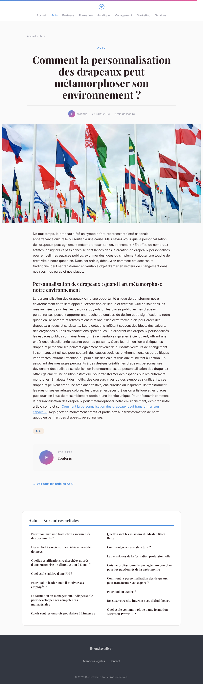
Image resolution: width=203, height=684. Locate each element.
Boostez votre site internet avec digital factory (138, 601)
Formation (86, 15)
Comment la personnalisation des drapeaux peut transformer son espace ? (137, 580)
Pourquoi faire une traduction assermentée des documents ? (61, 536)
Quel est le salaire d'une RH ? (51, 573)
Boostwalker (101, 648)
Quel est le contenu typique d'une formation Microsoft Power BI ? (137, 611)
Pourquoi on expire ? (121, 592)
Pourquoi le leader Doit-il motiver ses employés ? (57, 585)
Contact (115, 661)
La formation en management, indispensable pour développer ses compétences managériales (62, 600)
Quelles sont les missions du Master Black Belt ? (136, 536)
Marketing (143, 15)
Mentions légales (94, 661)
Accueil (42, 15)
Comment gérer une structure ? (129, 547)
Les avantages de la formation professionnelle (138, 556)
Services (161, 15)
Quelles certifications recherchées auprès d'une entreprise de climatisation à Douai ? (61, 562)
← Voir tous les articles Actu (53, 484)
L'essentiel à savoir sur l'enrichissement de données (61, 549)
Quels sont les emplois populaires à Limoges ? (63, 613)
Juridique (103, 15)
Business (68, 15)
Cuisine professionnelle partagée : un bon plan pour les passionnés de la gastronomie (139, 567)
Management (123, 15)
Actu (54, 15)
